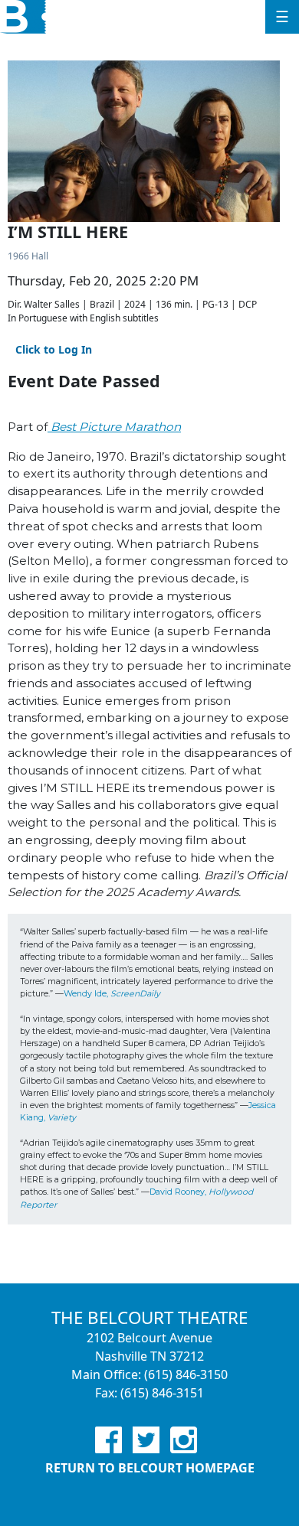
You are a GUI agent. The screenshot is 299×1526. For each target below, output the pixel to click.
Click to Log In (53, 349)
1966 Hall (28, 255)
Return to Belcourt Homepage (150, 1467)
